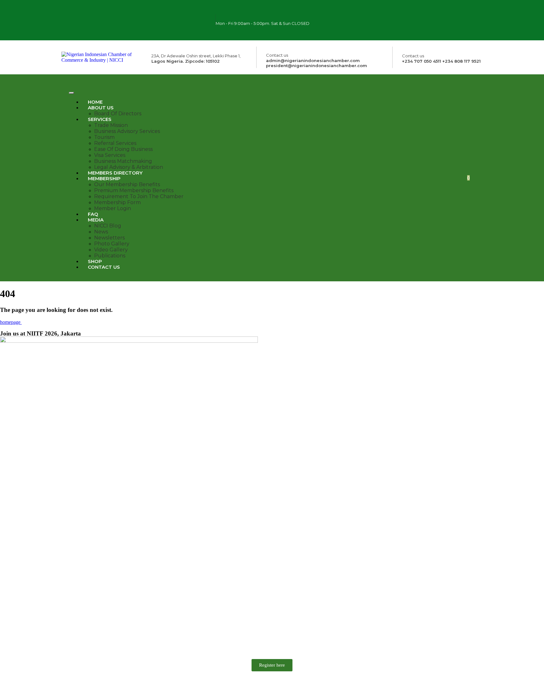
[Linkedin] (424, 28)
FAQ (93, 214)
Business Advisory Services (127, 131)
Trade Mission (111, 125)
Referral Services (115, 143)
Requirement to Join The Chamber (139, 196)
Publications (109, 256)
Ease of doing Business (123, 149)
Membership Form (117, 202)
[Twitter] (433, 11)
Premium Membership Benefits (133, 190)
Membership (104, 178)
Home (95, 102)
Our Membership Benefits (127, 184)
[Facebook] (396, 11)
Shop (95, 261)
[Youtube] (405, 28)
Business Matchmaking (123, 161)
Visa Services (109, 155)
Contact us (104, 267)
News (101, 232)
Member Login (112, 208)
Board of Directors (117, 114)
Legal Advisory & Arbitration (128, 167)
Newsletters (109, 238)
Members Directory (115, 173)
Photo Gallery (111, 244)
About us (101, 108)
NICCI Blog (107, 226)
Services (99, 119)
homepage (11, 322)
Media (96, 220)
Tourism (104, 137)
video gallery (111, 250)
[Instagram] (414, 11)
